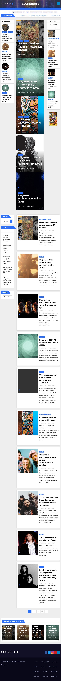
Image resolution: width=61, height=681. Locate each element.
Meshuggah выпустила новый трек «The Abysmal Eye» (6, 78)
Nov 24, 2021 (21, 206)
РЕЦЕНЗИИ (36, 671)
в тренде (53, 28)
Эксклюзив (36, 676)
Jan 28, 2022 (43, 270)
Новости (4, 51)
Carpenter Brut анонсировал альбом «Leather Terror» (7, 248)
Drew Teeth (30, 54)
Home (36, 662)
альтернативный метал (36, 12)
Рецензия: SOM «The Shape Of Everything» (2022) (29, 84)
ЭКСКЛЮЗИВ (54, 671)
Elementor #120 (45, 662)
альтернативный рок (48, 12)
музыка (14, 12)
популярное (53, 24)
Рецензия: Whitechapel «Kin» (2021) (29, 198)
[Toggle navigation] (32, 8)
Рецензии (10, 32)
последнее (53, 21)
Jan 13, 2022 (21, 168)
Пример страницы (53, 666)
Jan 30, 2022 (21, 54)
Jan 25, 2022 (21, 92)
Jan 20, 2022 (43, 583)
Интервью (55, 662)
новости (19, 12)
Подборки (4, 32)
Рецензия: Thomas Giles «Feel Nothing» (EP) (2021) (30, 160)
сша (24, 12)
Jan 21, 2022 (43, 508)
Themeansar (4, 664)
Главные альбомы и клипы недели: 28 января (30, 46)
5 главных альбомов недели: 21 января (29, 122)
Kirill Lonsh (30, 92)
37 (42, 611)
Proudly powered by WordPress (8, 661)
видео (27, 12)
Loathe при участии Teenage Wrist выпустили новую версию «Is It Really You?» (48, 575)
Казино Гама (54, 676)
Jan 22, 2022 (21, 130)
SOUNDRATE (30, 3)
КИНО (35, 666)
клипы (55, 12)
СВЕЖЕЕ (45, 671)
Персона (43, 666)
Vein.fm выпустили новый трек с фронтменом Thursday (7, 280)
